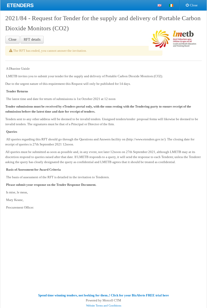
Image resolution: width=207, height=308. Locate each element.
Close (194, 5)
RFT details (32, 39)
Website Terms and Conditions (103, 305)
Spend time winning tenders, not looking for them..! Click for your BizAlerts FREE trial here (103, 295)
